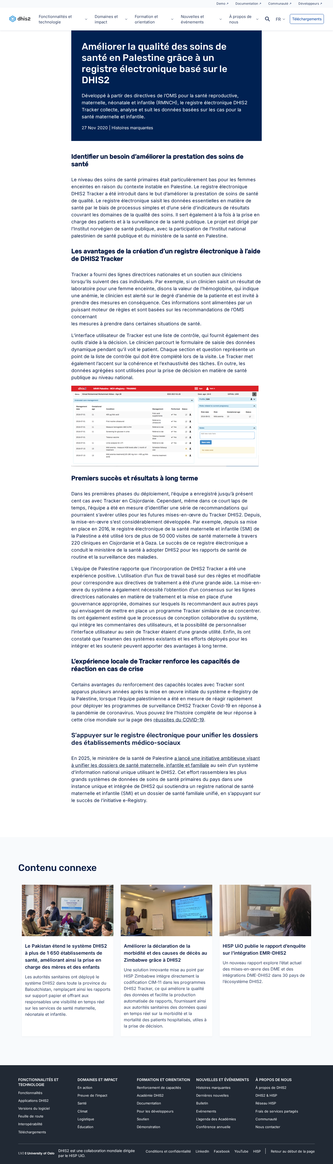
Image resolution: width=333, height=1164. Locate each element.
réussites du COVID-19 (178, 719)
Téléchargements (307, 19)
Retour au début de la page (293, 1151)
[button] (280, 19)
